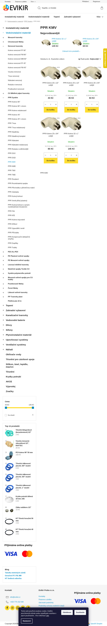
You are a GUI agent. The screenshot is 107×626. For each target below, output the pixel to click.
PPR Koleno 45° (14, 115)
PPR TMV (11, 170)
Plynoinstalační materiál (18, 335)
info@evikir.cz (15, 597)
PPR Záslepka (13, 192)
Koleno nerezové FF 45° (17, 63)
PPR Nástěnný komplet (16, 136)
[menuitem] (14, 16)
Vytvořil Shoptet (96, 624)
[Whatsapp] (17, 607)
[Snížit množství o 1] (45, 104)
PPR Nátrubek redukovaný (18, 145)
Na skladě (20, 415)
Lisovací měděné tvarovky (18, 265)
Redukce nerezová (15, 85)
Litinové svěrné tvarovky (17, 292)
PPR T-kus (12, 123)
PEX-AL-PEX (13, 252)
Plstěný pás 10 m (14, 301)
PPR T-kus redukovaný (16, 127)
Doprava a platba (21, 1)
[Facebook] (7, 607)
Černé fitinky (13, 288)
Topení (9, 305)
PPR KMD (12, 166)
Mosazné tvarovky (15, 37)
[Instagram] (12, 607)
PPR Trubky (12, 247)
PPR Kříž (11, 215)
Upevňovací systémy (17, 340)
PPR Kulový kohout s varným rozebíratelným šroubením (19, 206)
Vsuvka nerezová (14, 72)
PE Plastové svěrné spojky (18, 256)
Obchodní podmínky (46, 602)
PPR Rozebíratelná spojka (18, 183)
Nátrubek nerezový (15, 80)
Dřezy (9, 325)
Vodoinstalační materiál (18, 33)
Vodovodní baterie (15, 320)
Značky (10, 391)
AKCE (9, 381)
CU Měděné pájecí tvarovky (19, 93)
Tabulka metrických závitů (15, 573)
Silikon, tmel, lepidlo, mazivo (17, 365)
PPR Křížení (12, 224)
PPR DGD (12, 158)
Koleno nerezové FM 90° (17, 55)
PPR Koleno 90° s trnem (17, 106)
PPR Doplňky (13, 243)
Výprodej (10, 386)
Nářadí (9, 349)
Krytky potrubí (13, 376)
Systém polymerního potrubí (19, 273)
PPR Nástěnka (13, 132)
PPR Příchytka (13, 232)
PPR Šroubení (13, 179)
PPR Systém (13, 97)
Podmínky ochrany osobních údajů (51, 606)
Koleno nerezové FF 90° (17, 50)
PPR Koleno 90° (14, 102)
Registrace (96, 1)
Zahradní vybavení (15, 310)
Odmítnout (67, 612)
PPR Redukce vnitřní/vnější (18, 149)
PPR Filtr (11, 211)
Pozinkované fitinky (16, 284)
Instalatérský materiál (17, 28)
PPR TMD (12, 175)
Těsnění (10, 372)
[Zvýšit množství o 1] (55, 104)
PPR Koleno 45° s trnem (17, 119)
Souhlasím (80, 612)
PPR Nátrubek (13, 140)
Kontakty (8, 1)
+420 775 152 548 (17, 602)
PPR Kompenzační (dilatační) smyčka (19, 238)
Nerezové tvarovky (15, 46)
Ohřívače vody (13, 354)
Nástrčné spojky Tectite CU (18, 269)
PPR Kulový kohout (15, 196)
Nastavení (27, 621)
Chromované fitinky (16, 42)
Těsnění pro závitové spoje (20, 359)
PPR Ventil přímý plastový (17, 201)
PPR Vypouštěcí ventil (16, 228)
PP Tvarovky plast (15, 297)
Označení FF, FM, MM (13, 576)
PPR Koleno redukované (17, 110)
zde (47, 616)
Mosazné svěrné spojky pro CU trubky (20, 278)
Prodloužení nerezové (16, 89)
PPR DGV (12, 153)
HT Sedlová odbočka (13, 578)
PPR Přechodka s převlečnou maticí (21, 188)
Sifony (9, 330)
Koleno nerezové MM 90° (17, 59)
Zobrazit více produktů (70, 51)
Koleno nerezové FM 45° (17, 67)
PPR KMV (12, 162)
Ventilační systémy (16, 344)
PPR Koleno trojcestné (16, 220)
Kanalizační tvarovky (17, 315)
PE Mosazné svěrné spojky (18, 260)
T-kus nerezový (13, 76)
